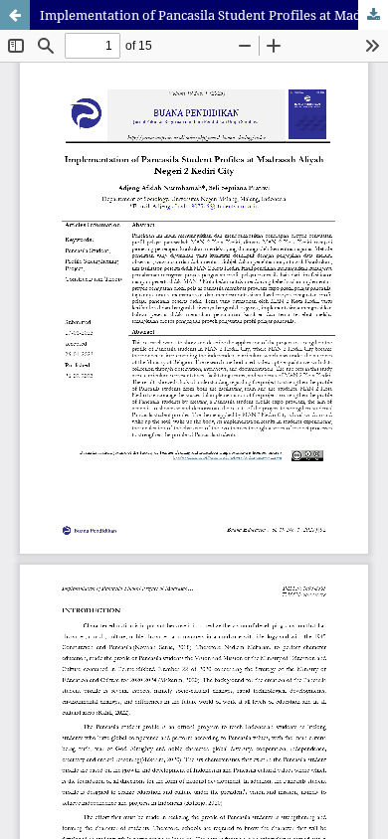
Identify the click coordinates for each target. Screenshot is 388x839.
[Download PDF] (373, 15)
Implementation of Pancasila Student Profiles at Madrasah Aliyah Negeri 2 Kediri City (214, 15)
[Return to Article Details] (15, 15)
